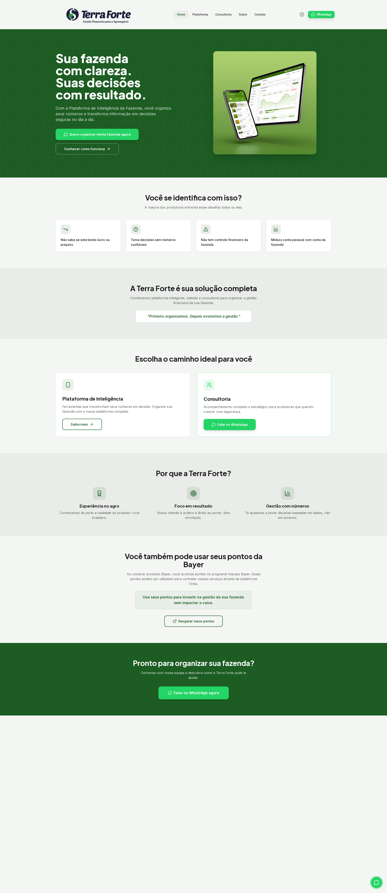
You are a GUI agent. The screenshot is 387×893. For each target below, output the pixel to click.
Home (181, 14)
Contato (260, 14)
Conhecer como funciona (84, 149)
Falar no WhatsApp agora (196, 693)
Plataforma (200, 14)
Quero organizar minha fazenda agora (100, 134)
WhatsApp (324, 14)
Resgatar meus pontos (196, 621)
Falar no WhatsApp (232, 425)
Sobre (243, 14)
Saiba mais (79, 424)
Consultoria (223, 14)
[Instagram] (302, 14)
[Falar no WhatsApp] (376, 882)
